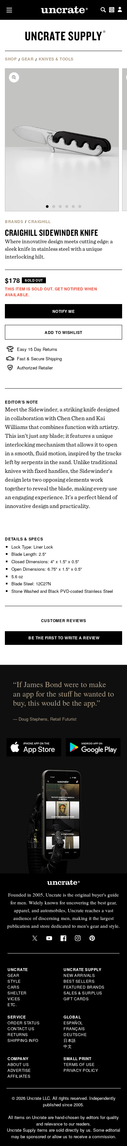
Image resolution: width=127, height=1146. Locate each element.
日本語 (70, 1040)
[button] (8, 10)
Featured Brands (84, 987)
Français (74, 1028)
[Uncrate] (63, 9)
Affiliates (18, 1076)
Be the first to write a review (63, 638)
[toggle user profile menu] (120, 10)
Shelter (17, 992)
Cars (13, 987)
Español (73, 1022)
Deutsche (75, 1034)
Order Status (23, 1022)
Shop (11, 59)
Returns (17, 1034)
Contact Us (20, 1028)
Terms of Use (79, 1064)
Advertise (19, 1070)
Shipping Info (22, 1040)
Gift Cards (76, 998)
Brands (14, 221)
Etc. (12, 1004)
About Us (18, 1064)
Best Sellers (79, 981)
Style (14, 981)
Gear (27, 59)
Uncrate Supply (63, 36)
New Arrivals (79, 975)
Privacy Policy (81, 1070)
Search (103, 9)
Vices (13, 998)
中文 (68, 1046)
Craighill (39, 221)
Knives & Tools (56, 59)
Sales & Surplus (83, 992)
